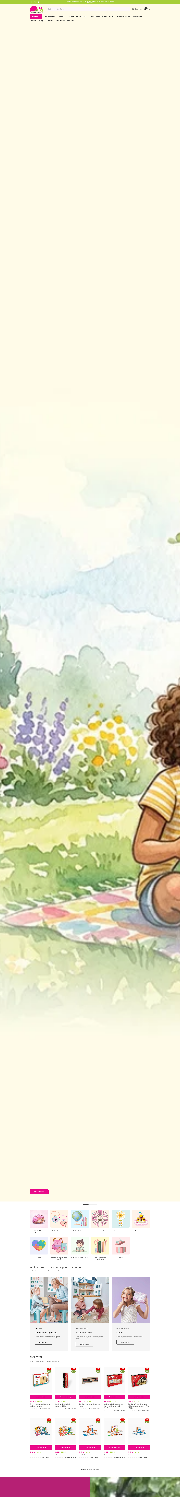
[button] (147, 9)
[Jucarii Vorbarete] (36, 9)
